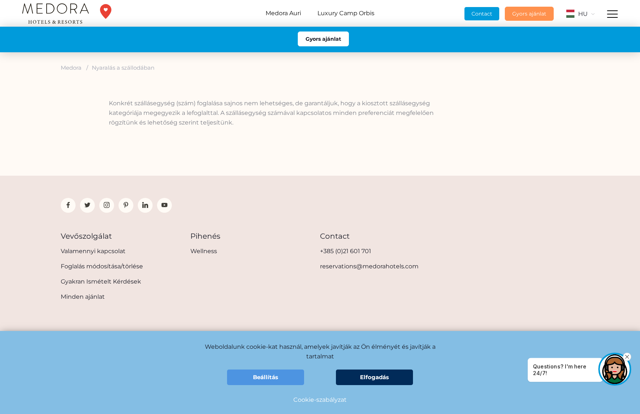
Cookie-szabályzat (320, 399)
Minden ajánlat (83, 296)
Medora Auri (283, 13)
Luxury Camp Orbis (345, 13)
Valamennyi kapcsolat (93, 251)
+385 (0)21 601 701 (345, 251)
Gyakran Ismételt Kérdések (101, 281)
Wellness (203, 251)
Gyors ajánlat (529, 13)
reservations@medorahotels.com (369, 266)
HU (583, 13)
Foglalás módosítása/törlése (102, 266)
